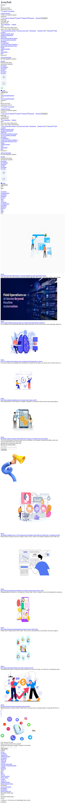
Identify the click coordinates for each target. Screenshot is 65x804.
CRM (55, 30)
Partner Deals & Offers (7, 784)
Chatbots (18, 18)
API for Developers (6, 787)
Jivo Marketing (6, 24)
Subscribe (3, 450)
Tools (2, 211)
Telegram (37, 18)
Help (2, 50)
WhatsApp (25, 18)
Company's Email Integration (8, 765)
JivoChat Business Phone (9, 30)
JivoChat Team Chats (22, 30)
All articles (3, 202)
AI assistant (11, 11)
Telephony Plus (41, 30)
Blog (2, 53)
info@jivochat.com (6, 791)
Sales (2, 210)
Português (11, 95)
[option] (32, 191)
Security (3, 774)
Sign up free (4, 92)
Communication (5, 203)
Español (6, 95)
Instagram (31, 18)
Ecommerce (4, 205)
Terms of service (5, 776)
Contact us (3, 780)
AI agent (4, 11)
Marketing (3, 207)
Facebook (3, 753)
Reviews (3, 208)
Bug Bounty (4, 790)
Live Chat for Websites (8, 18)
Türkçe (2, 95)
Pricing (2, 47)
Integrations (33, 30)
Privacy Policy (4, 777)
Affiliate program (5, 49)
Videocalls (50, 30)
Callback (13, 24)
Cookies (3, 779)
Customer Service (5, 13)
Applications (4, 52)
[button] (32, 5)
